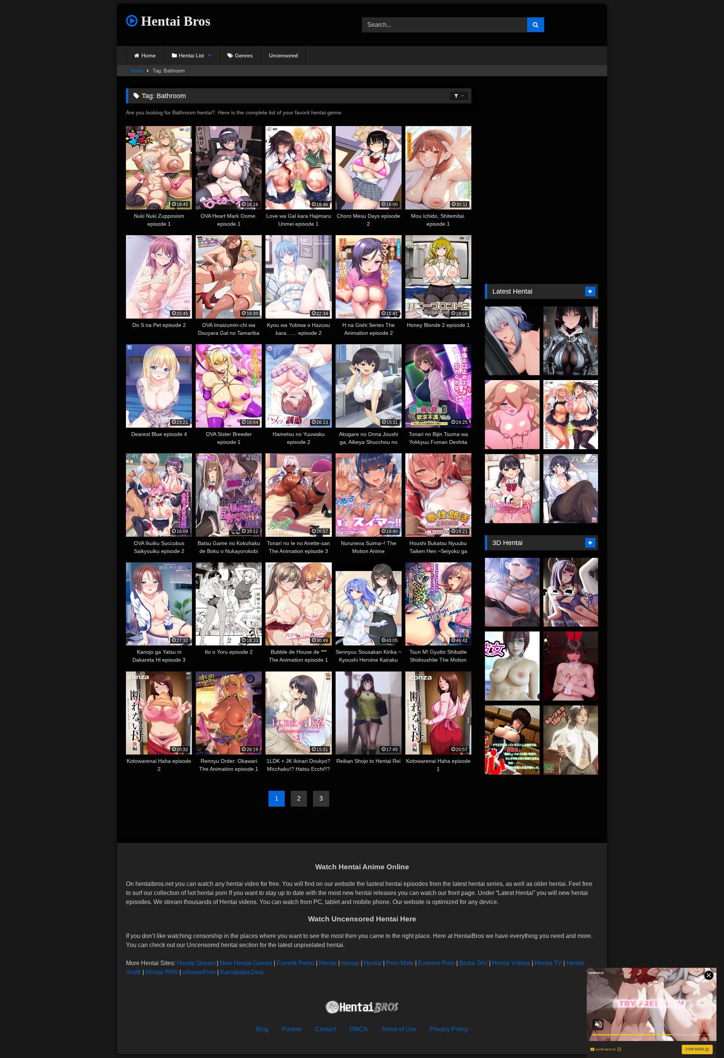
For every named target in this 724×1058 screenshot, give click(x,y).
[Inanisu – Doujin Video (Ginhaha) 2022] (570, 592)
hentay (350, 963)
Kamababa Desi (242, 972)
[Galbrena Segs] (512, 341)
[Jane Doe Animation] (570, 341)
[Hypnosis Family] (570, 740)
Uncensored (283, 55)
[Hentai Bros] (362, 1008)
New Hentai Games (246, 963)
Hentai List (191, 55)
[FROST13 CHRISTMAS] (570, 666)
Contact (325, 1029)
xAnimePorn (199, 972)
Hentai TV (548, 963)
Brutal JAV (473, 963)
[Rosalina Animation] (512, 414)
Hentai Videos (511, 963)
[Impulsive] (512, 740)
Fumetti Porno (295, 963)
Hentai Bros (174, 21)
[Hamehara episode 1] (570, 488)
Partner (292, 1029)
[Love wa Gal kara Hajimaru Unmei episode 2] (570, 414)
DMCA (359, 1029)
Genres (244, 55)
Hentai (328, 963)
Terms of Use (398, 1029)
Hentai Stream (196, 963)
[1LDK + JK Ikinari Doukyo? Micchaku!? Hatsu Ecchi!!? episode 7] (512, 488)
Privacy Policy (449, 1029)
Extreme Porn (436, 963)
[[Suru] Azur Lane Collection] (512, 592)
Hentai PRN (162, 972)
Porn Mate (400, 963)
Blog (262, 1029)
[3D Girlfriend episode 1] (512, 666)
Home (148, 55)
